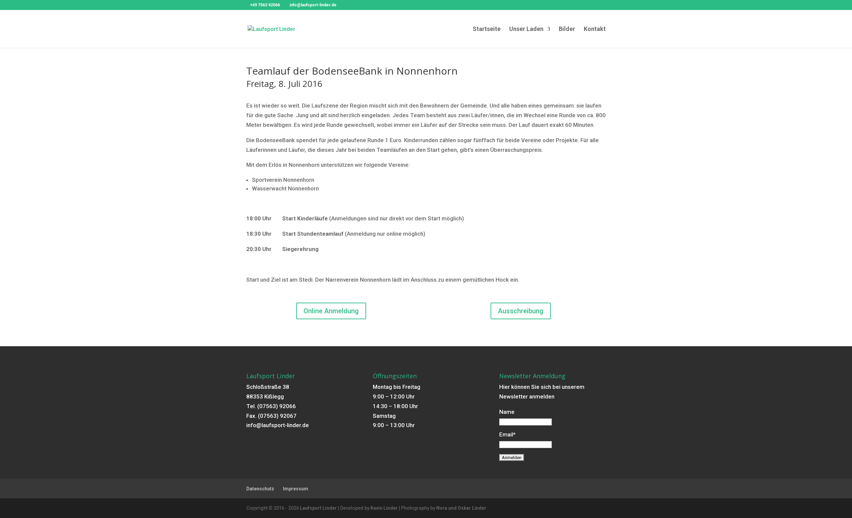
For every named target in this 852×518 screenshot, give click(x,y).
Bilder (567, 29)
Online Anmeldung (331, 311)
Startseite (487, 29)
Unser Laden (526, 29)
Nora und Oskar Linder (461, 508)
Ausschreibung (520, 311)
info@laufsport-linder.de (277, 425)
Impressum (295, 488)
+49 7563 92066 (265, 5)
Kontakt (595, 29)
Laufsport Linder (318, 508)
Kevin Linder (384, 508)
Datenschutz (260, 488)
